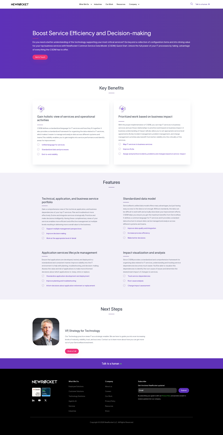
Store (107, 411)
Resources (121, 4)
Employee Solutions (76, 386)
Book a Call (72, 351)
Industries (98, 4)
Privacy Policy (110, 401)
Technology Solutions (77, 396)
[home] (20, 4)
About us (108, 386)
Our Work (109, 4)
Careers (108, 391)
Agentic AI (73, 401)
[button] (134, 4)
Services (72, 406)
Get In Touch (40, 57)
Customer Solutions (76, 391)
